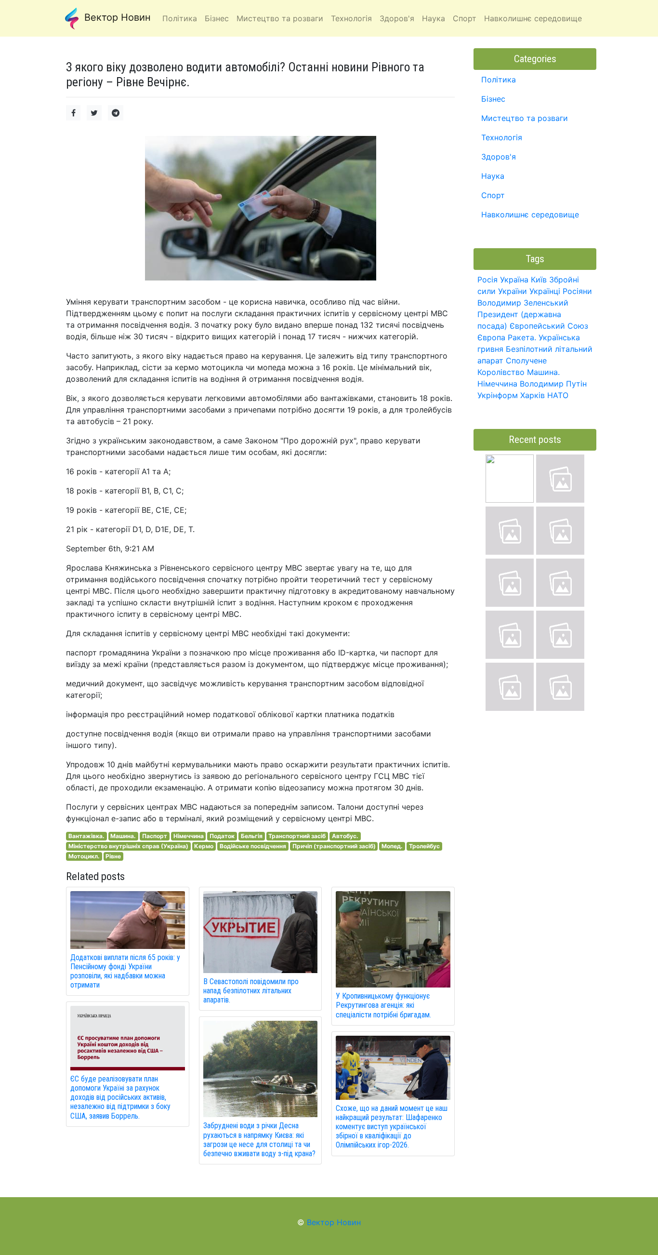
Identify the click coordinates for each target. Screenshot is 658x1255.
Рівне (113, 856)
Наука (492, 176)
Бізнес (493, 99)
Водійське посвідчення (253, 846)
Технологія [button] (351, 18)
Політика (498, 79)
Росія (487, 279)
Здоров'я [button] (397, 18)
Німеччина (188, 836)
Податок (222, 836)
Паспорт (154, 836)
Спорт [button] (464, 18)
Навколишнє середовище (530, 214)
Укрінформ (497, 395)
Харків (532, 395)
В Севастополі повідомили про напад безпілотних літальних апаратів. (251, 990)
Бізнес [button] (217, 18)
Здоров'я (498, 156)
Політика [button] (179, 18)
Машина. (123, 836)
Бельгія (252, 836)
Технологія (501, 137)
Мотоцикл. (84, 856)
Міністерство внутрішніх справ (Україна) (128, 846)
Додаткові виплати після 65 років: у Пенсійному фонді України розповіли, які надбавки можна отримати (125, 971)
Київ (539, 279)
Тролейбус (424, 846)
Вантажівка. (86, 836)
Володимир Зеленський (522, 302)
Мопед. (392, 846)
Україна (514, 279)
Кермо (203, 846)
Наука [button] (433, 18)
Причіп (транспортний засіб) (334, 846)
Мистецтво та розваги (524, 118)
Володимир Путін (553, 383)
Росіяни (577, 291)
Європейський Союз (549, 326)
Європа (491, 337)
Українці (544, 291)
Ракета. (522, 337)
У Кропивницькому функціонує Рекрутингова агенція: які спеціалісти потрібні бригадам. (383, 1005)
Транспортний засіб (297, 836)
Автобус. (345, 836)
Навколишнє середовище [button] (533, 18)
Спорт (493, 195)
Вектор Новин (116, 17)
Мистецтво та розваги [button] (280, 18)
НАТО (557, 395)
